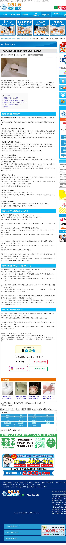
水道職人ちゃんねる (6, 405)
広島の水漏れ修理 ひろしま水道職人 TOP (13, 38)
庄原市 (7, 420)
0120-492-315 (33, 495)
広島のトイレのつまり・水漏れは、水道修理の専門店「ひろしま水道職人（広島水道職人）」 (27, 409)
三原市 (48, 415)
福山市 (21, 417)
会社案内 (5, 484)
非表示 (8, 95)
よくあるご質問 (57, 482)
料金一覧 (26, 14)
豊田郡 (7, 425)
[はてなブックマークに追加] (26, 350)
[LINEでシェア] (30, 350)
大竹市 (21, 420)
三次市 (48, 417)
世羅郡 (21, 425)
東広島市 (34, 420)
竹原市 (34, 415)
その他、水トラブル (42, 487)
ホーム (5, 14)
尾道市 (7, 417)
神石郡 (34, 425)
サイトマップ (22, 484)
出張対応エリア (56, 14)
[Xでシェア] (23, 350)
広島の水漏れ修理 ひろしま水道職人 (13, 482)
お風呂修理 (23, 487)
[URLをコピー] (33, 350)
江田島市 (20, 423)
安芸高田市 (7, 423)
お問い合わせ (13, 484)
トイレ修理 (6, 487)
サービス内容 (15, 14)
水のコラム (46, 14)
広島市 (7, 415)
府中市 (34, 417)
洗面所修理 (31, 487)
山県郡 (48, 423)
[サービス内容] (12, 14)
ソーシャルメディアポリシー (36, 484)
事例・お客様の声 (36, 14)
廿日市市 (47, 420)
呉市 (21, 415)
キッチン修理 (14, 487)
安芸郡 (34, 423)
